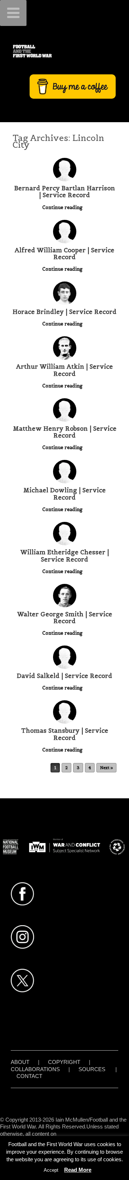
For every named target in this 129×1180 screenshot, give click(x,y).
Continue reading (63, 207)
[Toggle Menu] (13, 13)
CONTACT (29, 1076)
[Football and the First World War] (64, 51)
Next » (106, 767)
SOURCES (91, 1069)
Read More (77, 1170)
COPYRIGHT (64, 1062)
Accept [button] (51, 1170)
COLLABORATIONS (35, 1069)
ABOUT (20, 1062)
